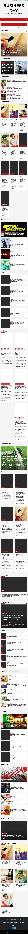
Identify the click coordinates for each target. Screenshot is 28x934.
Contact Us (16, 922)
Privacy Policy (12, 919)
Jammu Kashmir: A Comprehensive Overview (16, 291)
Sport (22, 173)
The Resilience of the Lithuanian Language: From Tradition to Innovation (17, 799)
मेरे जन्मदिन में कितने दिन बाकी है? (15, 746)
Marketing (4, 776)
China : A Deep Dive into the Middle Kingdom (6, 556)
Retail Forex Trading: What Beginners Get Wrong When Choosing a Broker (15, 90)
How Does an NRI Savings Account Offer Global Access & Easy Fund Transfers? (23, 124)
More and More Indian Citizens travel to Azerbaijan (18, 313)
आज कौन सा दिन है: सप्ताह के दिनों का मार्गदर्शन (6, 523)
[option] (14, 44)
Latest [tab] (3, 672)
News (3, 62)
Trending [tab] (15, 672)
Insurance (4, 47)
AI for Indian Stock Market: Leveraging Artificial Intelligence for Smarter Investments (16, 97)
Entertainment (5, 173)
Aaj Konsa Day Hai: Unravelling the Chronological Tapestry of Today (20, 491)
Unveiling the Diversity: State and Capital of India (20, 556)
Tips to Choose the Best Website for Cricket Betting (16, 664)
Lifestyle (4, 724)
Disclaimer (19, 919)
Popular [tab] (8, 672)
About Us (22, 922)
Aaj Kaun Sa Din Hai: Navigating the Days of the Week (21, 524)
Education (4, 204)
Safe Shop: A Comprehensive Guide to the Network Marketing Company (11, 779)
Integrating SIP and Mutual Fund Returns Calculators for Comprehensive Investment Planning (20, 421)
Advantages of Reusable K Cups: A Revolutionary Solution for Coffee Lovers (13, 726)
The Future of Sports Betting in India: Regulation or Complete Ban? (23, 181)
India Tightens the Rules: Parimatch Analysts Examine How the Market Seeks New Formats (7, 68)
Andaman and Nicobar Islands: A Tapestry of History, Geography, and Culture (17, 301)
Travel (11, 276)
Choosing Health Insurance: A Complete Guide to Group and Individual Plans (23, 153)
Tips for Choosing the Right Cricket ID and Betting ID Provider (17, 657)
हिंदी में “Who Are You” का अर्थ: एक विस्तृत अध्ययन (6, 490)
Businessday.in (22, 932)
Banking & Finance (11, 80)
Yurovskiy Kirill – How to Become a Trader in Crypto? (17, 788)
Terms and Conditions (8, 922)
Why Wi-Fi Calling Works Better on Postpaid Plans (4, 122)
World (3, 487)
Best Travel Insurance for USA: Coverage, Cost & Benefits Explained (13, 51)
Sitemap (13, 925)
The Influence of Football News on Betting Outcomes (16, 635)
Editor (3, 54)
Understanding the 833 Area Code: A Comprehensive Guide (18, 810)
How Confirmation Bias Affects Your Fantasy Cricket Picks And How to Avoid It (14, 459)
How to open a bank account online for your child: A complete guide (16, 82)
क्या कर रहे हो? (12, 757)
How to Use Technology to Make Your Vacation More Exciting (17, 323)
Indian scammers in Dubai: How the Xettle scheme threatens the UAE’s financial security (18, 243)
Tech (3, 116)
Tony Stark (4, 492)
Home (6, 919)
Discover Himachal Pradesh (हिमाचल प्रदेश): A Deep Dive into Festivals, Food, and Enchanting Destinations (18, 279)
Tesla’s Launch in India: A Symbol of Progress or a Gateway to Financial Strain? (17, 254)
